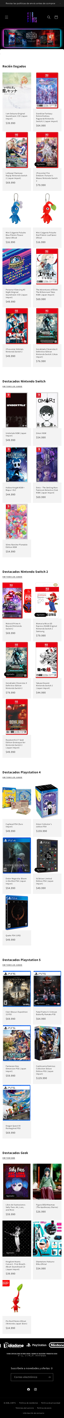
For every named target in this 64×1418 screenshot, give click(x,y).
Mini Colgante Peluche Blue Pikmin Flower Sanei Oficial (16, 235)
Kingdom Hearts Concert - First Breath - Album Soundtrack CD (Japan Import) (16, 1265)
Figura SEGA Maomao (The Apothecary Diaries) (47, 1205)
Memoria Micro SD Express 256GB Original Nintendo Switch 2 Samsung (46, 627)
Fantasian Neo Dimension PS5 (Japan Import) (16, 1068)
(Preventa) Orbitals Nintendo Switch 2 (14, 350)
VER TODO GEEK (8, 1158)
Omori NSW (41, 433)
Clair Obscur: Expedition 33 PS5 (17, 1013)
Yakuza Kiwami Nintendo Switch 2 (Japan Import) (44, 685)
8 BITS (13, 1403)
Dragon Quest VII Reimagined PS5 (13, 1126)
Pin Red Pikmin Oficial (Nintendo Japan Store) (16, 1322)
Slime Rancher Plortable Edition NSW (17, 545)
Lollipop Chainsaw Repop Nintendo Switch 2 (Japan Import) (16, 175)
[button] (6, 17)
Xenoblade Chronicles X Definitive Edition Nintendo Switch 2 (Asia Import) (47, 353)
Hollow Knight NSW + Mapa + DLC (15, 488)
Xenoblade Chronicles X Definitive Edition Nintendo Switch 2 (16, 685)
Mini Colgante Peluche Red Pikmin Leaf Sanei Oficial (46, 235)
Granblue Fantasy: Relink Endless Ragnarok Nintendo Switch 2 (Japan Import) (47, 117)
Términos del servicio (25, 1408)
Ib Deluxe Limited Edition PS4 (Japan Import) (44, 881)
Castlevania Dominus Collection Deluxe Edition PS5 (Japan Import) (45, 1070)
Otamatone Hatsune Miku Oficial (45, 1262)
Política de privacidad (50, 1403)
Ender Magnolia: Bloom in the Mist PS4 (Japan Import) (16, 881)
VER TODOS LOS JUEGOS (12, 777)
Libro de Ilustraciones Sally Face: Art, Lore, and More (15, 1207)
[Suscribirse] (49, 1377)
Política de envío (44, 1408)
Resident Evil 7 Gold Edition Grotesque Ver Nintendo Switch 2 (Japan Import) (15, 744)
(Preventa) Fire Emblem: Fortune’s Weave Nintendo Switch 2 (47, 177)
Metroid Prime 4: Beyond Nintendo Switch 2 (14, 626)
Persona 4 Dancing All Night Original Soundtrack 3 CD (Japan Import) (16, 293)
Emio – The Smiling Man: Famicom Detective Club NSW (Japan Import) (47, 490)
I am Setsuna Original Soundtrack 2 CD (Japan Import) (16, 116)
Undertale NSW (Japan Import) (16, 434)
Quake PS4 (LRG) (13, 935)
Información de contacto (33, 1413)
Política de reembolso (28, 1403)
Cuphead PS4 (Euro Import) (14, 825)
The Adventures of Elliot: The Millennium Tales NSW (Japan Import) (47, 292)
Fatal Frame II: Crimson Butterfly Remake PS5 (46, 1013)
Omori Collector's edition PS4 (44, 825)
